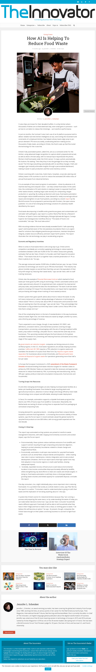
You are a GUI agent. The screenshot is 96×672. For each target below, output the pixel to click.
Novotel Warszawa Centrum (48, 279)
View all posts (9, 632)
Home (22, 25)
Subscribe (41, 25)
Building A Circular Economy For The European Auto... (82, 586)
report (68, 199)
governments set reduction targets (33, 344)
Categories (30, 25)
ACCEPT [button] (48, 669)
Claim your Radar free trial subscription (79, 659)
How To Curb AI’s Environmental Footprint (53, 586)
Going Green (48, 34)
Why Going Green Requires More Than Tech (22, 586)
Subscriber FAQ (65, 25)
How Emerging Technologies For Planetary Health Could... (84, 577)
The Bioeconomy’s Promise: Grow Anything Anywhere (53, 577)
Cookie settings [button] (87, 666)
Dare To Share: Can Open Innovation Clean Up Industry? (23, 577)
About (48, 25)
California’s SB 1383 (32, 349)
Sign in (55, 25)
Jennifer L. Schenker (50, 49)
